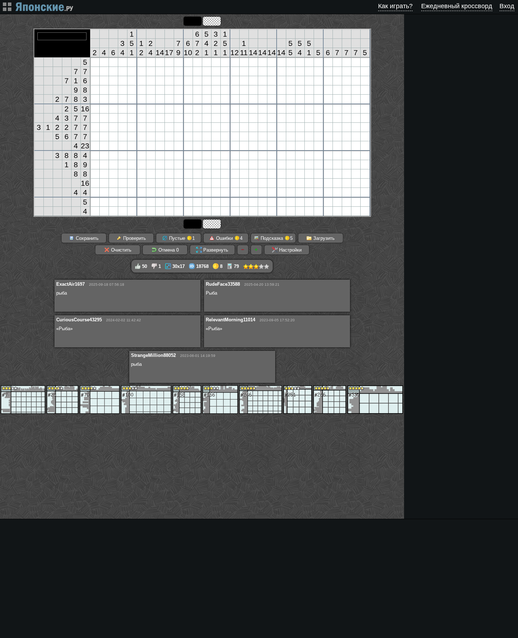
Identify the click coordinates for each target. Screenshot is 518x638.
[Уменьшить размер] (242, 249)
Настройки (290, 250)
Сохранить (86, 238)
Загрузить (323, 238)
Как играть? (395, 6)
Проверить (134, 238)
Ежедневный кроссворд (456, 6)
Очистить (120, 250)
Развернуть (215, 250)
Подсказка (276, 238)
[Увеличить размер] (256, 249)
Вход (506, 6)
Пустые (181, 238)
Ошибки (228, 238)
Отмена (168, 250)
